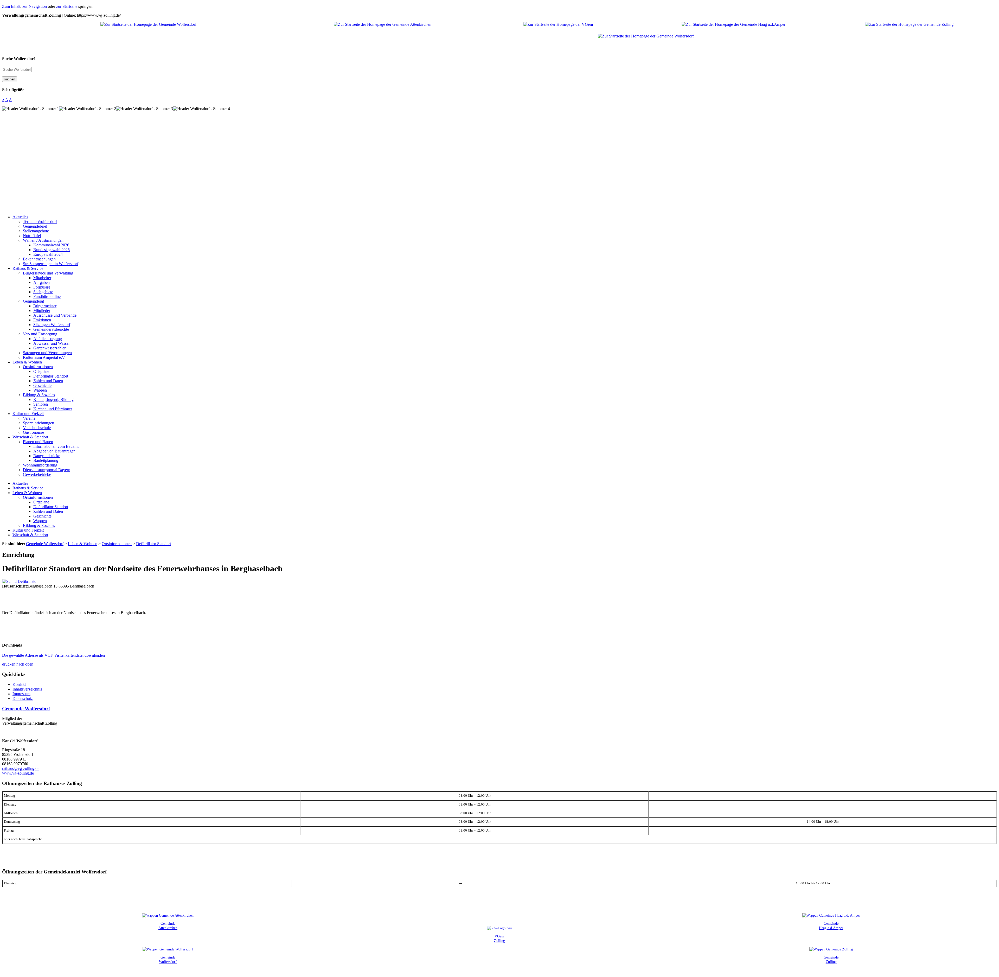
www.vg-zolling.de (18, 773)
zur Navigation (34, 6)
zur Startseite (66, 6)
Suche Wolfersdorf (18, 58)
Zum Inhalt (11, 6)
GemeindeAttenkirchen (167, 925)
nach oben (24, 664)
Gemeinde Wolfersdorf (26, 708)
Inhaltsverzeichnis (27, 689)
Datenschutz (22, 698)
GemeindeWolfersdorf (168, 959)
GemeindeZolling (831, 959)
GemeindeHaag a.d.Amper (831, 925)
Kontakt (19, 684)
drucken (8, 664)
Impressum (21, 694)
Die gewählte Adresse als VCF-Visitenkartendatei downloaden (53, 655)
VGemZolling (499, 938)
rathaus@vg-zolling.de (20, 768)
